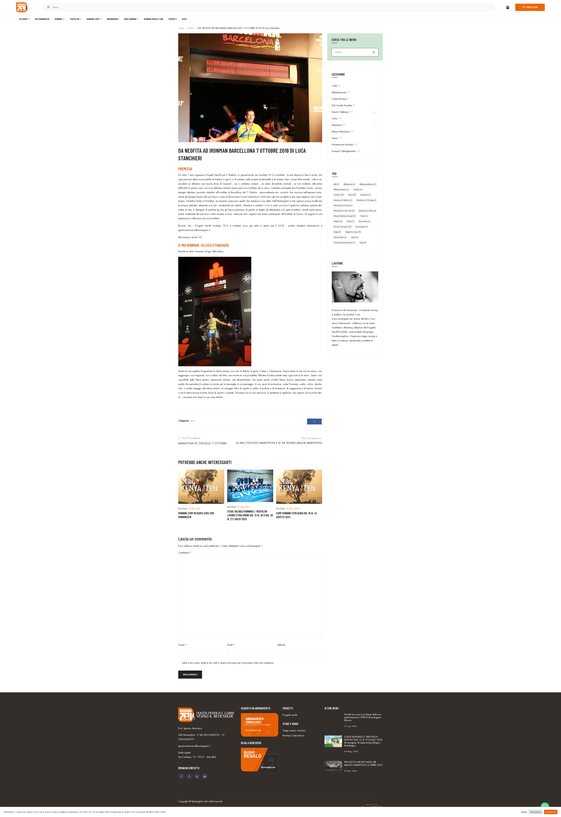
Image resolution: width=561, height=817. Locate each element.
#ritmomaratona (341, 189)
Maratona (337, 125)
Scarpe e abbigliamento (344, 151)
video (354, 237)
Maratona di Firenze (343, 205)
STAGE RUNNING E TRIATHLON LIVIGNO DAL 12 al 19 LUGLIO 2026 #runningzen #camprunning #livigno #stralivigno (363, 741)
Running (58, 19)
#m (336, 184)
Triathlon (74, 19)
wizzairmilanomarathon (344, 242)
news (191, 28)
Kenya (352, 195)
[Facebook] (314, 421)
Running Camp (93, 19)
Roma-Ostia (364, 221)
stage (337, 232)
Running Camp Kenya (293, 735)
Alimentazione (339, 92)
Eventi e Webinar (340, 112)
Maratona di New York (344, 211)
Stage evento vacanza (294, 730)
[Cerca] (48, 7)
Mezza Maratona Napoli (345, 216)
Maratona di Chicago (366, 200)
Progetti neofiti (290, 715)
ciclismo (358, 189)
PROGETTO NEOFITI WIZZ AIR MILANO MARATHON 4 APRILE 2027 (363, 763)
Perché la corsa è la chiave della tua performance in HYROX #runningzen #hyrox (362, 717)
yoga (363, 242)
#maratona (349, 184)
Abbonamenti (113, 19)
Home (181, 28)
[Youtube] (197, 776)
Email (231, 645)
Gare (334, 118)
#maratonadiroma (368, 184)
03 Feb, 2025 (243, 507)
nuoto (364, 216)
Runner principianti (342, 227)
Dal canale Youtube (342, 105)
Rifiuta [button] (524, 812)
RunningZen (197, 801)
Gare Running (130, 19)
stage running (353, 232)
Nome (182, 645)
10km (334, 86)
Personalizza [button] (535, 812)
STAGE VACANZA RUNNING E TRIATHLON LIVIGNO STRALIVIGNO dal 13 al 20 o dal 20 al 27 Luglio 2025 (250, 515)
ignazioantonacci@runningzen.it (194, 230)
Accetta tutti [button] (551, 812)
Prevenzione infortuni (342, 145)
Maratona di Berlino (343, 200)
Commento (184, 553)
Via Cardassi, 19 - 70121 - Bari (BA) (197, 757)
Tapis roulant (340, 237)
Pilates (350, 221)
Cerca (373, 52)
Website (281, 645)
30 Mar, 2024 (292, 509)
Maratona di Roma (367, 211)
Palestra (338, 221)
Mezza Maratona (341, 132)
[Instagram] (189, 776)
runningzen (362, 227)
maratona (366, 195)
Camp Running (339, 99)
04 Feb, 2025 (194, 509)
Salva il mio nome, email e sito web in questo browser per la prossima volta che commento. (228, 663)
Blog (184, 19)
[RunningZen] (22, 7)
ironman (339, 195)
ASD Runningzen (42, 19)
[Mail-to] (204, 776)
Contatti (172, 19)
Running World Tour (153, 19)
